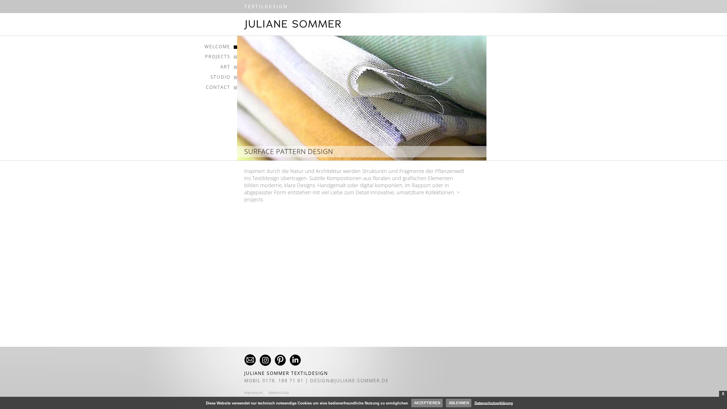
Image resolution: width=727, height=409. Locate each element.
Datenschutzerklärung (494, 403)
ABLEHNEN (459, 403)
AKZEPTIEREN (427, 403)
